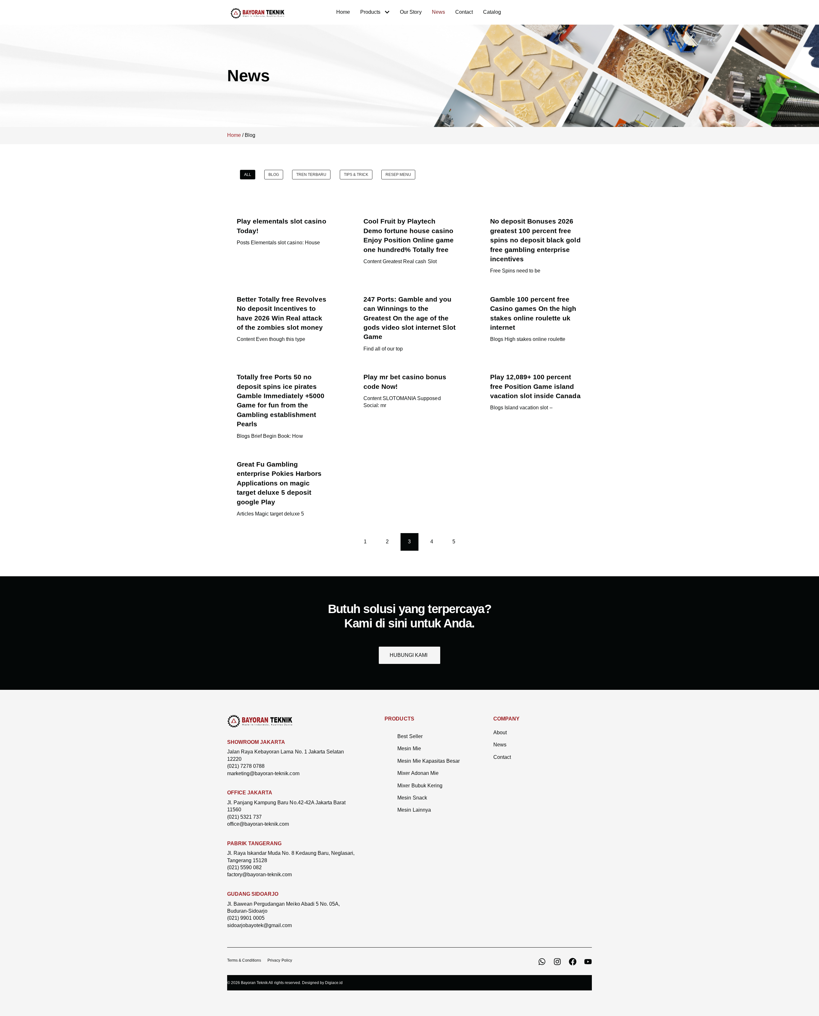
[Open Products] (387, 12)
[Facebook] (572, 961)
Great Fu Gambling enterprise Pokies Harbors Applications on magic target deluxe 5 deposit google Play (279, 483)
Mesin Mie (409, 748)
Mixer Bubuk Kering (419, 785)
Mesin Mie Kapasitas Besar (428, 761)
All (247, 174)
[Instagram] (557, 961)
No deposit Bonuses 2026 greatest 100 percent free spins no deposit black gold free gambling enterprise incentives (535, 240)
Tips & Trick (356, 174)
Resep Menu (398, 174)
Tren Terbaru (311, 174)
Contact (502, 757)
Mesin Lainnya (414, 810)
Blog (273, 174)
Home (234, 135)
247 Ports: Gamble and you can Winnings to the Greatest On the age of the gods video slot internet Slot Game (409, 318)
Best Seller (409, 736)
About (500, 732)
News (499, 744)
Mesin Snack (412, 797)
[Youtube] (588, 961)
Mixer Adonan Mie (417, 773)
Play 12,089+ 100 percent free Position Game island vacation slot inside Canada (535, 386)
